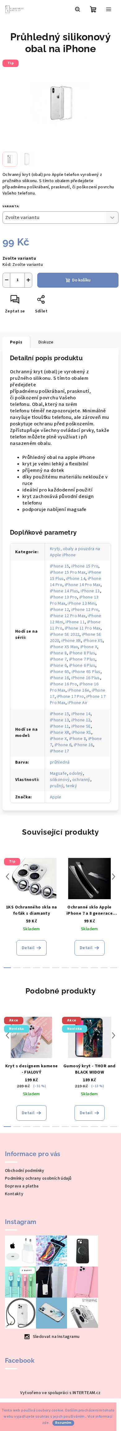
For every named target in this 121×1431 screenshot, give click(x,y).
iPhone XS (93, 641)
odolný (76, 773)
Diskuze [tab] (46, 342)
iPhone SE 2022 (65, 634)
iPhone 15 (59, 566)
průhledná (60, 762)
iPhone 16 (59, 678)
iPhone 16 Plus (85, 678)
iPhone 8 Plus (82, 653)
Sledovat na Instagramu (56, 1337)
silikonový (60, 780)
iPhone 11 (75, 622)
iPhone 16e (78, 690)
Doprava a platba (21, 1186)
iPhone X (88, 647)
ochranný (81, 780)
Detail (28, 948)
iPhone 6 (58, 665)
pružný (56, 786)
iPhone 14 (75, 579)
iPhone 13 (90, 591)
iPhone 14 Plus (64, 591)
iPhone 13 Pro (63, 597)
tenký (71, 786)
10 (104, 967)
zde (45, 1422)
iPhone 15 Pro (84, 566)
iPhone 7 (58, 659)
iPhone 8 (58, 653)
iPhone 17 (59, 751)
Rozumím (63, 1422)
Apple (55, 797)
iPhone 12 (59, 610)
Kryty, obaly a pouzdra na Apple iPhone (75, 552)
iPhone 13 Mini (82, 603)
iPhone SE (81, 726)
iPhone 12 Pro (84, 610)
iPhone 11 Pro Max (83, 628)
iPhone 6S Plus (86, 672)
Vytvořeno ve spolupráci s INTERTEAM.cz (60, 1393)
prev (7, 876)
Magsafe (58, 773)
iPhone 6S (59, 672)
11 (113, 967)
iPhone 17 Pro (70, 696)
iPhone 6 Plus (82, 665)
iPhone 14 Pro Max (83, 585)
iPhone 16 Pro (63, 684)
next (114, 876)
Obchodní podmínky (24, 1171)
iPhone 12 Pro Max (68, 616)
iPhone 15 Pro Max (68, 572)
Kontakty (14, 1194)
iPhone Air (77, 703)
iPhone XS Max (64, 647)
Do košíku (81, 280)
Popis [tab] (16, 342)
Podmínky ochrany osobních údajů (38, 1178)
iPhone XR (71, 641)
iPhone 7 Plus (82, 659)
